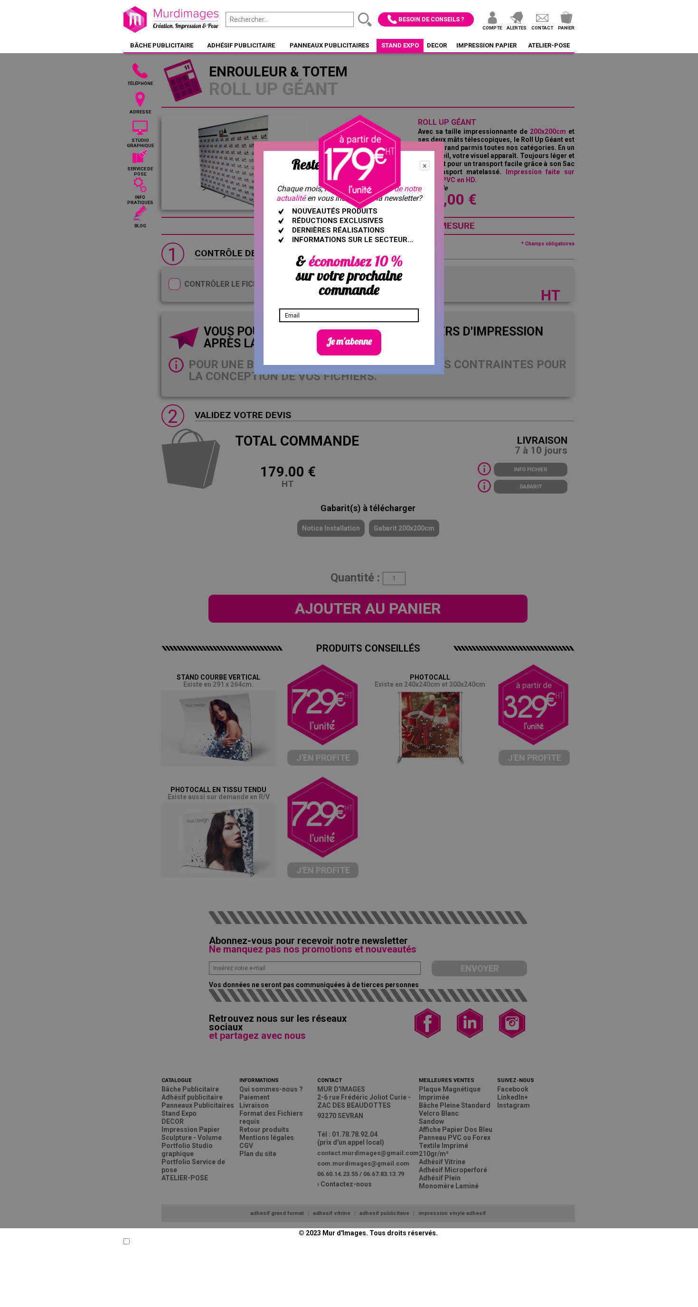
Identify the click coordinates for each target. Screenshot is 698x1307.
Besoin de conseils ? (431, 19)
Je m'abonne (349, 341)
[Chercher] (365, 19)
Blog (140, 225)
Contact (542, 27)
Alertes (517, 27)
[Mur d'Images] (170, 19)
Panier (566, 27)
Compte (492, 27)
